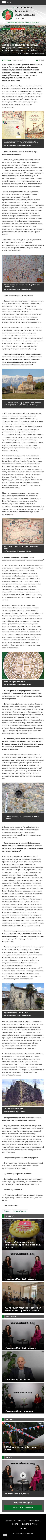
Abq (28, 7)
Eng (17, 7)
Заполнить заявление (23, 1507)
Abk (24, 7)
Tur (21, 7)
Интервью (6, 60)
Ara (32, 7)
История (6, 29)
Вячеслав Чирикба (18, 29)
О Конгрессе (10, 1521)
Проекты (15, 1524)
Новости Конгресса (29, 1524)
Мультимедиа (34, 1521)
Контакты (22, 1521)
